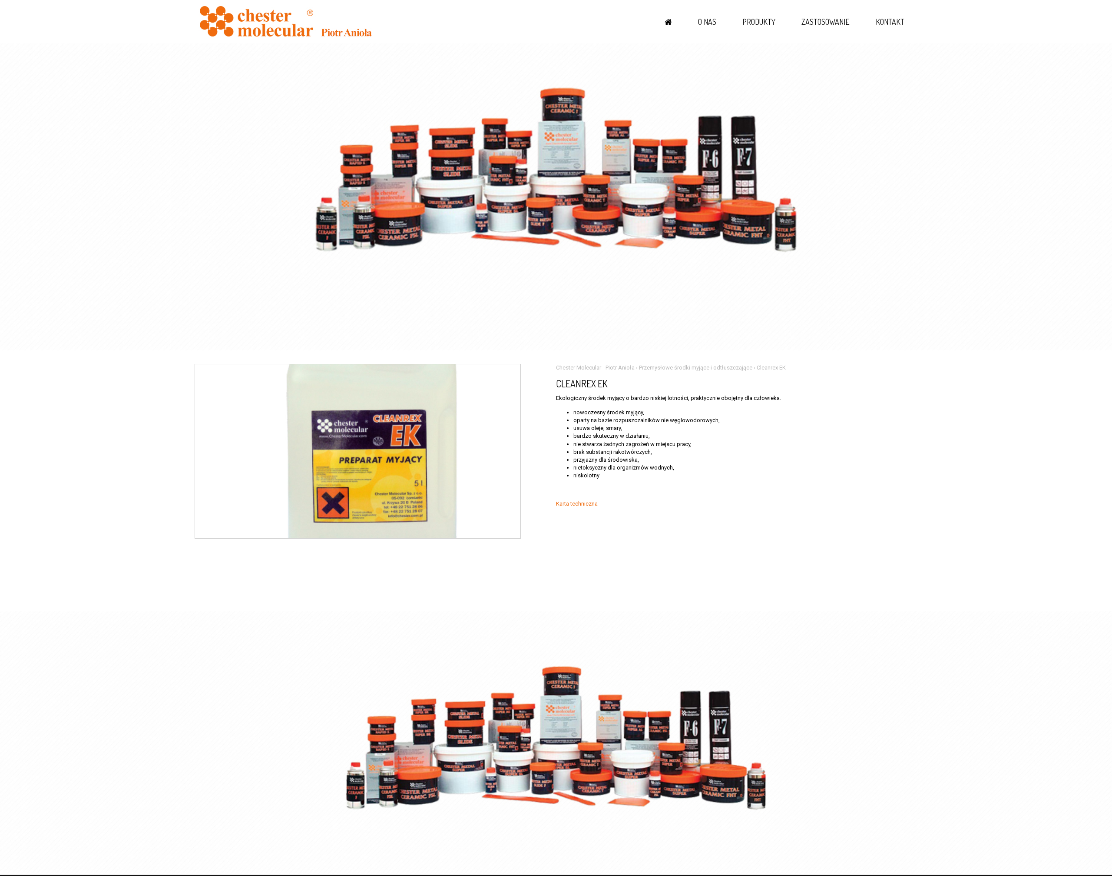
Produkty (758, 22)
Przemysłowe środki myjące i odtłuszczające (695, 367)
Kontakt (890, 22)
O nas (707, 22)
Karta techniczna (577, 503)
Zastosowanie (825, 22)
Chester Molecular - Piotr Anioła (595, 367)
